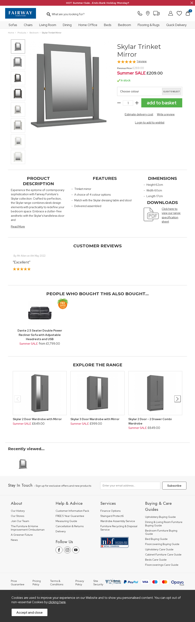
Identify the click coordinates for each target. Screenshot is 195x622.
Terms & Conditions (56, 582)
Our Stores (17, 516)
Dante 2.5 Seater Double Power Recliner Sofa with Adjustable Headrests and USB (40, 335)
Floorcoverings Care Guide (161, 564)
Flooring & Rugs (149, 25)
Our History (18, 511)
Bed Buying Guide (156, 539)
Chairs (28, 25)
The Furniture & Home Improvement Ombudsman (28, 528)
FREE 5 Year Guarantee (70, 516)
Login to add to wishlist (149, 123)
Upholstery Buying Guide (160, 517)
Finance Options (110, 511)
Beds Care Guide (156, 559)
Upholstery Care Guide (159, 549)
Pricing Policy (37, 582)
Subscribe (174, 486)
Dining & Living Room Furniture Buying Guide (163, 523)
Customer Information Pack (72, 511)
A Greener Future (22, 534)
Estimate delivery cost (139, 114)
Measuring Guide (66, 521)
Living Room (47, 25)
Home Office (87, 25)
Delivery (61, 531)
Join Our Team (20, 521)
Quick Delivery (176, 25)
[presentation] (17, 398)
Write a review (166, 114)
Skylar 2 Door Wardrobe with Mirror (37, 419)
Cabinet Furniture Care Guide (163, 554)
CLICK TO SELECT (171, 91)
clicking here (57, 602)
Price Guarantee (17, 582)
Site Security (98, 582)
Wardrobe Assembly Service (117, 521)
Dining (67, 25)
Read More (18, 226)
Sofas (13, 25)
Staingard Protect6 (112, 516)
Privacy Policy (79, 582)
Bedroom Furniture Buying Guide (161, 532)
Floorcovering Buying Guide (162, 544)
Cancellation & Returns (70, 526)
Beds (107, 25)
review (142, 61)
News (14, 540)
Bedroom (124, 25)
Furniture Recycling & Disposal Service (118, 528)
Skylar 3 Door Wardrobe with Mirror (94, 419)
